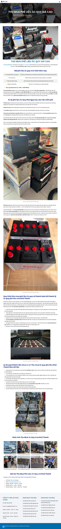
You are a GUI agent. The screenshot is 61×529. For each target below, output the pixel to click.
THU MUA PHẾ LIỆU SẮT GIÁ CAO (47, 510)
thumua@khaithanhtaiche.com (15, 481)
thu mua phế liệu (26, 64)
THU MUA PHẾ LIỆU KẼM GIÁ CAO (29, 516)
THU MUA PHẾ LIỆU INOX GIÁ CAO (29, 513)
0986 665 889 (13, 480)
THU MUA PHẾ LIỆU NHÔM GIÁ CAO (48, 505)
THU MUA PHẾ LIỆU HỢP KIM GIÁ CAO (30, 511)
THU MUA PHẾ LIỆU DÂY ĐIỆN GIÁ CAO (30, 503)
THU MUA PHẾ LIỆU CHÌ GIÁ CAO (29, 500)
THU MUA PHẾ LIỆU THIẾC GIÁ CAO (48, 512)
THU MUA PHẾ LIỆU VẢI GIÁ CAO (47, 515)
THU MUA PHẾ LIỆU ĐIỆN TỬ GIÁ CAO (30, 506)
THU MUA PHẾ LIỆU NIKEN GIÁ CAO (48, 507)
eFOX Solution (26, 526)
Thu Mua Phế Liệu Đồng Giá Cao (29, 508)
